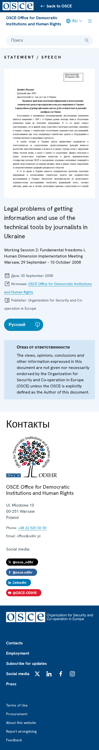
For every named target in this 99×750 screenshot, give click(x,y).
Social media (17, 673)
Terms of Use (17, 705)
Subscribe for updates (26, 663)
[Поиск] (87, 40)
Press (11, 684)
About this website (21, 722)
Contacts (14, 643)
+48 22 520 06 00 (32, 527)
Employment (17, 653)
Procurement (16, 714)
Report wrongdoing (21, 731)
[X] (37, 674)
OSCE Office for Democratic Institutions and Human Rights (33, 21)
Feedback (14, 740)
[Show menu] (90, 21)
